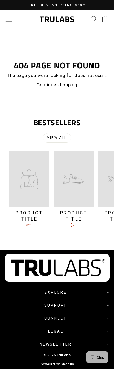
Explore (56, 292)
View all (57, 138)
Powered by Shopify (57, 364)
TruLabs (57, 19)
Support (55, 305)
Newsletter (56, 344)
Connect (55, 318)
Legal (55, 331)
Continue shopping (57, 84)
